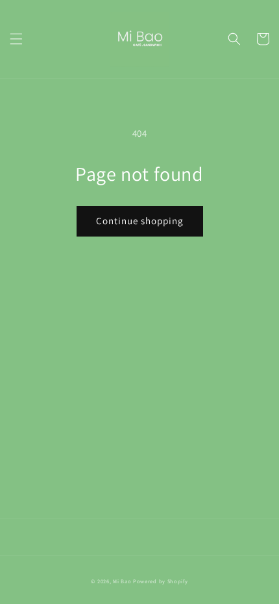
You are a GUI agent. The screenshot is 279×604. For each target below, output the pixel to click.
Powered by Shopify (160, 581)
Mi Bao (122, 581)
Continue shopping (140, 221)
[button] (16, 39)
